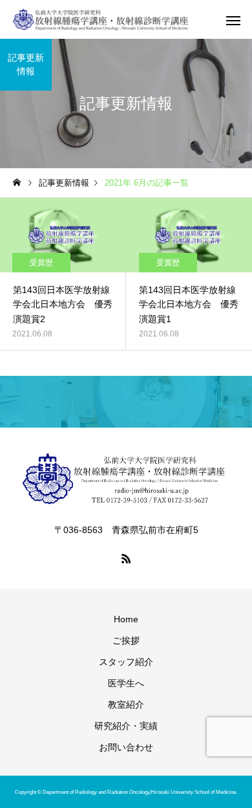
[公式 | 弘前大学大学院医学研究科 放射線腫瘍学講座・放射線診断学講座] (101, 19)
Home (126, 619)
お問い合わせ (126, 747)
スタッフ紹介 (126, 662)
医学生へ (126, 683)
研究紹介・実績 (126, 726)
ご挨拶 (126, 640)
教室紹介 (126, 704)
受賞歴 (41, 262)
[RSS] (126, 558)
